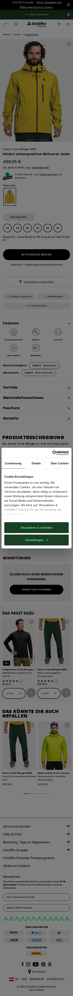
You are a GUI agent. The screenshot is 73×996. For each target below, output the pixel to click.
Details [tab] (36, 463)
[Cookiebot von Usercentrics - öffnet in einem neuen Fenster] (52, 452)
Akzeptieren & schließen (36, 527)
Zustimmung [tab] (13, 463)
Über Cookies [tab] (60, 463)
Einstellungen (34, 539)
